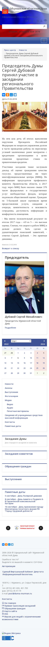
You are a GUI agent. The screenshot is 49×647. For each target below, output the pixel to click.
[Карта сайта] (34, 21)
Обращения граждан (14, 608)
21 (12, 368)
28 (12, 373)
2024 (43, 344)
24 (31, 368)
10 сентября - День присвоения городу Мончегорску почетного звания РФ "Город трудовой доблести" (24, 509)
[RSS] (38, 21)
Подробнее (10, 327)
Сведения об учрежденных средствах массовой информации (24, 416)
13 (5, 363)
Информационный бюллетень (17, 574)
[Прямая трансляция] (27, 21)
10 (31, 358)
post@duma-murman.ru (20, 593)
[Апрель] (44, 341)
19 (44, 363)
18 (37, 363)
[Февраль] (5, 341)
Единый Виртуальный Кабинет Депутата (23, 571)
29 (18, 373)
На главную (10, 603)
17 (31, 363)
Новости (9, 384)
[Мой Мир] (11, 94)
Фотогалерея (11, 396)
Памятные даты (13, 426)
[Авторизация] (41, 21)
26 (44, 368)
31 (31, 373)
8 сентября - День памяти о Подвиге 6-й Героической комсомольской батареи (24, 501)
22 (18, 368)
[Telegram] (15, 94)
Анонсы (8, 388)
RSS (6, 614)
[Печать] (30, 21)
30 (24, 373)
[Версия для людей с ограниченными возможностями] (45, 20)
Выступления (11, 392)
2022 (6, 344)
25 (37, 368)
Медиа (8, 400)
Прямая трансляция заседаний (19, 605)
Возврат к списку (10, 248)
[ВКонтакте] (3, 94)
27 (5, 373)
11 (37, 358)
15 (18, 363)
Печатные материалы (18, 411)
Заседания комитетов (19, 453)
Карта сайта (10, 611)
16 (24, 363)
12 (44, 358)
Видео (10, 404)
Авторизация (8, 566)
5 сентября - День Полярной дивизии (23, 495)
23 (24, 368)
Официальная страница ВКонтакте (19, 17)
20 (5, 368)
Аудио (10, 407)
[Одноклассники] (7, 94)
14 (12, 363)
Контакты (10, 422)
